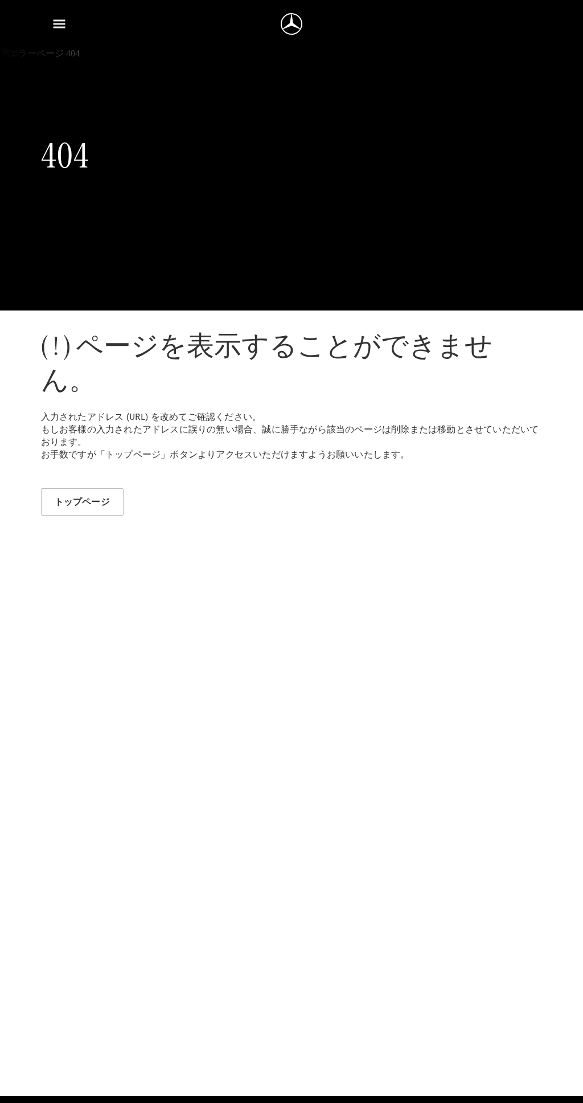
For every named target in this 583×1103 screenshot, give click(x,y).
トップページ (82, 502)
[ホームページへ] (291, 24)
